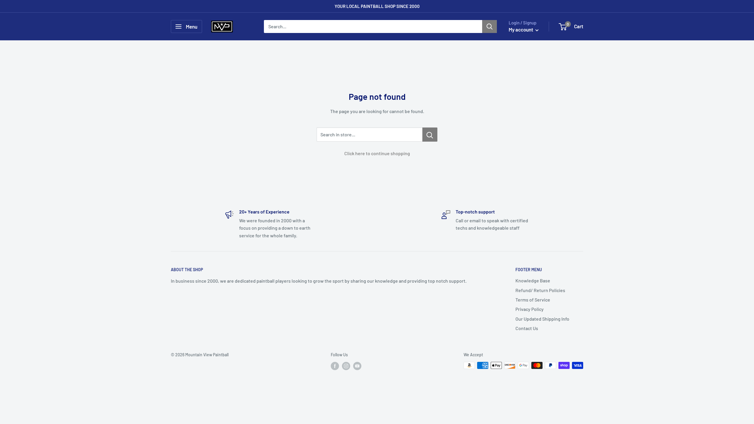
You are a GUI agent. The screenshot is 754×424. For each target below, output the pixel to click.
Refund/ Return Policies (540, 290)
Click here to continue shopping (377, 153)
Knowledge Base (532, 280)
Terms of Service (532, 299)
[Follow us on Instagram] (346, 366)
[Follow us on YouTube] (357, 366)
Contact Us (526, 328)
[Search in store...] (429, 134)
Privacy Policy (529, 309)
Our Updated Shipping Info (542, 319)
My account (521, 29)
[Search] (489, 26)
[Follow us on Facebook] (335, 366)
